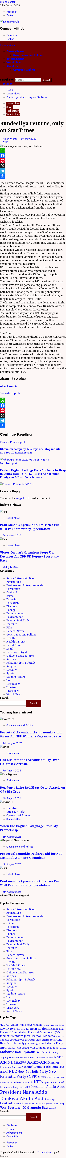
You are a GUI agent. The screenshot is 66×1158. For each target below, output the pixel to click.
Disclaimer (11, 1125)
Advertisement (14, 1133)
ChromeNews (44, 1152)
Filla (9, 627)
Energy (10, 610)
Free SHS (60, 1036)
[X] (33, 165)
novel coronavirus (55, 1077)
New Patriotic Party (32, 1071)
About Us (12, 66)
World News (14, 62)
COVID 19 (6, 1028)
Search (4, 698)
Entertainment (15, 59)
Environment (14, 617)
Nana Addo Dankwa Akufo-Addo (32, 1059)
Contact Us (12, 1136)
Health (10, 638)
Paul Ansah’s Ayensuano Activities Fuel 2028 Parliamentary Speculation (30, 527)
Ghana (25, 1039)
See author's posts (10, 393)
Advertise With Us (24, 70)
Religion (11, 666)
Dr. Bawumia (19, 1029)
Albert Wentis (10, 139)
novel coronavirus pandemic (16, 1082)
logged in (21, 498)
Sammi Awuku (23, 1103)
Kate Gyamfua (25, 1052)
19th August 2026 (12, 743)
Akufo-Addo (5, 1025)
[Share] (33, 176)
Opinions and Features (20, 655)
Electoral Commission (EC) (44, 1032)
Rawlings (50, 1099)
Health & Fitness (16, 641)
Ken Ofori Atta (45, 1052)
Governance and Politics (28, 55)
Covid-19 (11, 592)
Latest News (13, 103)
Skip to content (8, 2)
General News (15, 51)
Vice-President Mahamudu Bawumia (28, 1107)
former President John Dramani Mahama (27, 1036)
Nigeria (42, 1076)
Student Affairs (15, 676)
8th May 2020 (29, 139)
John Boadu (22, 1047)
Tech (9, 680)
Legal (9, 648)
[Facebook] (33, 155)
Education (12, 603)
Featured (11, 624)
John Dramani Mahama (43, 1047)
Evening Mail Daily (17, 620)
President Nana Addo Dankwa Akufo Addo (23, 1095)
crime (10, 596)
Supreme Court (51, 1103)
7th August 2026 (12, 770)
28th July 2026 (11, 567)
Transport (12, 691)
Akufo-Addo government (26, 1024)
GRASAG (11, 1048)
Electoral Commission (13, 1032)
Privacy (10, 1129)
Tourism (11, 687)
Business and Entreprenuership (25, 585)
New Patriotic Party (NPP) (28, 1074)
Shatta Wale (37, 1103)
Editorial (11, 599)
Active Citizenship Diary (21, 578)
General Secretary (10, 1039)
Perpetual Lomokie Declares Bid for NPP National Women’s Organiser (31, 856)
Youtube (7, 83)
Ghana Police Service (39, 1039)
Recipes (11, 659)
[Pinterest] (33, 160)
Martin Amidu (27, 1057)
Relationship (7, 1103)
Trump (61, 1103)
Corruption (13, 589)
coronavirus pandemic (53, 1025)
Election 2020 (56, 1028)
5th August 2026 (12, 535)
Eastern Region (37, 1028)
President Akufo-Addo (48, 1086)
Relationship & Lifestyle (21, 662)
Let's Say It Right (16, 652)
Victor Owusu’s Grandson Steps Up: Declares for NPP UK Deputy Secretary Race (29, 556)
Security (11, 669)
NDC (13, 1071)
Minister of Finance (44, 1057)
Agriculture (13, 582)
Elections (11, 606)
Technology (12, 111)
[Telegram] (33, 171)
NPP (38, 1081)
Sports (9, 107)
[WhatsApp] (33, 150)
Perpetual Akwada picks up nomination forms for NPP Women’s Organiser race (31, 734)
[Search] (1, 76)
